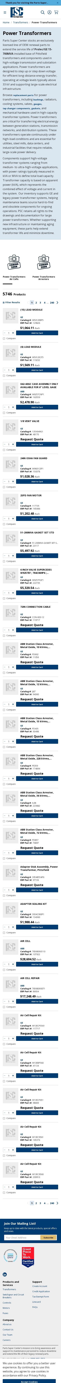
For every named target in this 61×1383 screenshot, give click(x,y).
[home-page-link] (17, 12)
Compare (11, 338)
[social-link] (6, 1274)
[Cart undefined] (56, 12)
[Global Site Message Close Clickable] (57, 3)
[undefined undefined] (43, 12)
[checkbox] (9, 338)
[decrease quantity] (4, 333)
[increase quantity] (13, 333)
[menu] (5, 12)
